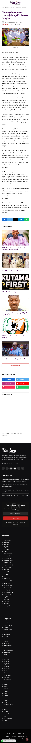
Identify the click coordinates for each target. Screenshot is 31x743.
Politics (6, 691)
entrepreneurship (8, 650)
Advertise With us (22, 736)
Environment (7, 652)
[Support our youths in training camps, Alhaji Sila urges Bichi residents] (15, 303)
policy (23, 522)
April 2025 (6, 576)
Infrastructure (7, 675)
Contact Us (12, 738)
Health (5, 673)
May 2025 (6, 574)
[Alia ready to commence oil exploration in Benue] (15, 348)
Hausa (5, 670)
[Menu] (3, 3)
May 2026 (6, 547)
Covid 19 (6, 636)
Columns (6, 632)
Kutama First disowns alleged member (12, 292)
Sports (5, 702)
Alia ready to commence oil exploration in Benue (14, 359)
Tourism (6, 707)
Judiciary (6, 682)
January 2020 (7, 606)
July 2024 (6, 597)
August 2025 (7, 567)
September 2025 (8, 565)
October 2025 (7, 562)
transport (6, 713)
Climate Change (8, 629)
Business (6, 627)
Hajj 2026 (6, 666)
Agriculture (7, 623)
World (5, 720)
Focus (5, 657)
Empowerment (7, 645)
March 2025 (7, 578)
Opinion (6, 688)
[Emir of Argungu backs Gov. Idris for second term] (15, 260)
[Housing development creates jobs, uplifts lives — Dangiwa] (15, 37)
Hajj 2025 (6, 661)
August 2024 (7, 594)
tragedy (6, 711)
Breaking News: (8, 625)
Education (6, 643)
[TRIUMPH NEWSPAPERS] (15, 2)
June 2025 (7, 572)
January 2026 (7, 556)
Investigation (7, 679)
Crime (5, 638)
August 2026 (7, 540)
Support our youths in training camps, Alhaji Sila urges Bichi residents (14, 314)
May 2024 (6, 601)
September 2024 (8, 592)
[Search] (28, 3)
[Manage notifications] (27, 739)
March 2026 (7, 551)
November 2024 (8, 587)
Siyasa (5, 700)
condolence (7, 634)
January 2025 (7, 583)
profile (5, 693)
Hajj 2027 (6, 668)
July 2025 (6, 569)
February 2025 (8, 581)
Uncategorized (8, 718)
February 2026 (8, 553)
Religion (6, 695)
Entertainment (7, 648)
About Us (13, 736)
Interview (6, 677)
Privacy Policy (20, 738)
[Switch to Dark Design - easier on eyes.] (26, 3)
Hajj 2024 (6, 659)
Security (6, 698)
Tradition (6, 709)
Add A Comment (15, 365)
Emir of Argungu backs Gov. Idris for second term (15, 271)
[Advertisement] (15, 416)
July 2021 (6, 603)
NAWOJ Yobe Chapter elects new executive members (13, 337)
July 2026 (6, 542)
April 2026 (6, 549)
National (6, 684)
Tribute (6, 716)
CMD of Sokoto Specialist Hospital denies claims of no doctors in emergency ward (15, 249)
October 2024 (7, 590)
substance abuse (8, 704)
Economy (5, 24)
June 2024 (7, 599)
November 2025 (8, 560)
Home (3, 7)
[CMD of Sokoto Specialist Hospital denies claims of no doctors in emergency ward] (15, 238)
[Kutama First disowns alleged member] (15, 282)
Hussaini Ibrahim (11, 22)
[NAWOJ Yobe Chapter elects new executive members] (15, 326)
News (5, 686)
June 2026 (7, 544)
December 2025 (8, 558)
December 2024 (8, 585)
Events (5, 654)
